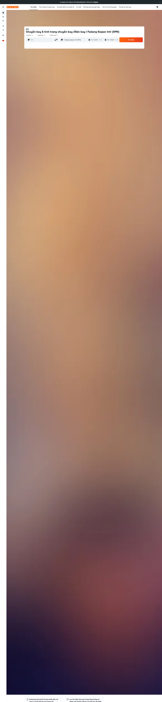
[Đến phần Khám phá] (3, 26)
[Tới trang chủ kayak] (12, 7)
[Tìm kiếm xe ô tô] (3, 21)
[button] (160, 2)
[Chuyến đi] (3, 35)
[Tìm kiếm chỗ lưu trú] (3, 17)
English (96, 2)
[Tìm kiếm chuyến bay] (3, 13)
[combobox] (30, 35)
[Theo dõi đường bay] (3, 30)
